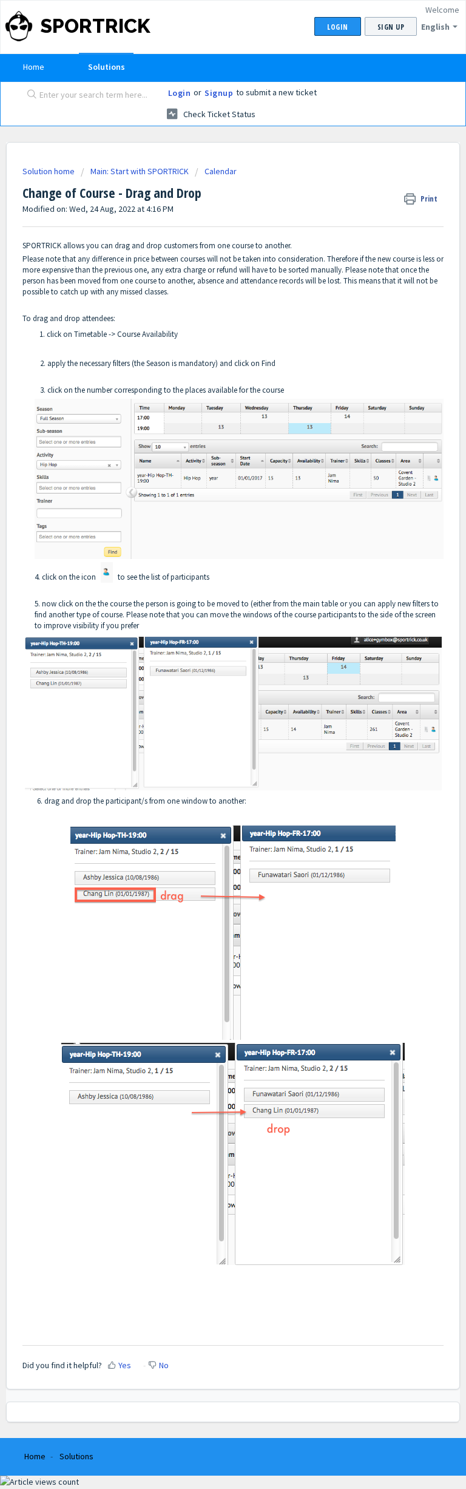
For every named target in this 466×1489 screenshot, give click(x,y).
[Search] (29, 95)
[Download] (210, 753)
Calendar (220, 171)
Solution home (49, 171)
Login (179, 92)
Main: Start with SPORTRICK (139, 171)
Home (33, 66)
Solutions (106, 66)
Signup (218, 92)
